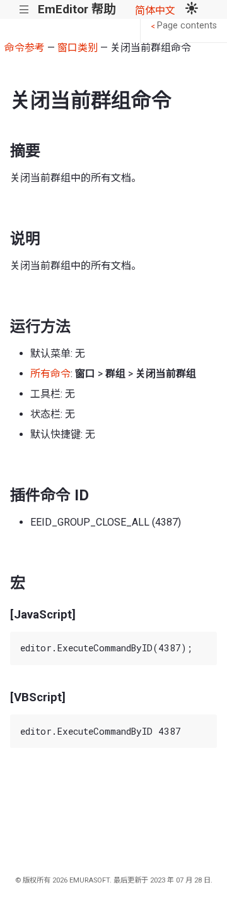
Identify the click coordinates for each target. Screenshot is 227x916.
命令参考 (24, 48)
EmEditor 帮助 (76, 9)
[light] (191, 9)
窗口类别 (77, 48)
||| (24, 9)
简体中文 (155, 10)
